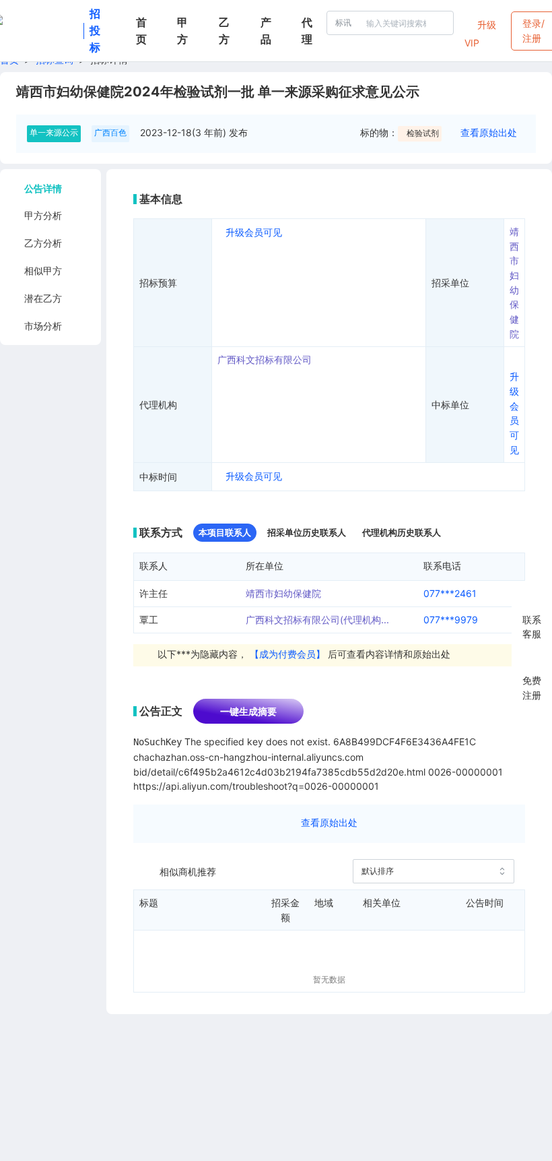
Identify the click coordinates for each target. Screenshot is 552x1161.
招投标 (95, 30)
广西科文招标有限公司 (264, 359)
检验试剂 (423, 133)
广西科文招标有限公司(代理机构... (317, 619)
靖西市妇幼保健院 (283, 593)
